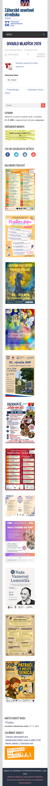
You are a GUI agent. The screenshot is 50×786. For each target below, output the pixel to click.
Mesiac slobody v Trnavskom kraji (19, 743)
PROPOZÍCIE (13, 55)
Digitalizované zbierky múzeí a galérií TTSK (23, 740)
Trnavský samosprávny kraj (16, 737)
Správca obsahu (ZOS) (17, 777)
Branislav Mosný (16, 50)
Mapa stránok (35, 777)
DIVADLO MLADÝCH (41, 55)
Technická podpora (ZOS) (18, 780)
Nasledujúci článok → (36, 90)
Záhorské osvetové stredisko (19, 12)
